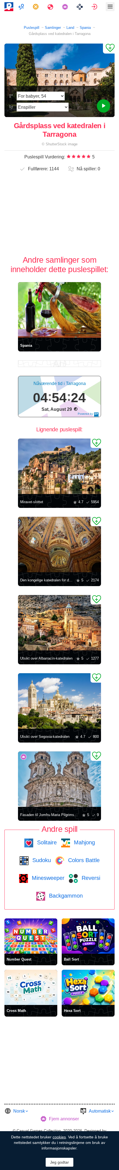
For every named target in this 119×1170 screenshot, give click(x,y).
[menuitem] (22, 6)
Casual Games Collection (39, 1130)
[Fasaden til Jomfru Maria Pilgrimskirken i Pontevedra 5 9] (59, 779)
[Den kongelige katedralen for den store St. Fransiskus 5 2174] (59, 544)
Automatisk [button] (100, 1111)
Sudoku (41, 860)
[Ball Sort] (88, 936)
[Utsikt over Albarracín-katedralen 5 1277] (59, 622)
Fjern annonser (64, 1118)
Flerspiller (22, 6)
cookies (59, 1137)
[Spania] (59, 310)
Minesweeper (47, 878)
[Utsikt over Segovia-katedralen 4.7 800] (59, 701)
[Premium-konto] (66, 6)
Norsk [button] (19, 1111)
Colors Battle (83, 860)
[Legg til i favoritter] (109, 49)
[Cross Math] (30, 987)
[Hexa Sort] (88, 987)
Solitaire (46, 842)
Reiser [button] (51, 6)
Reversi (90, 878)
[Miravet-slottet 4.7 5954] (59, 466)
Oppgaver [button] (36, 6)
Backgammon (65, 896)
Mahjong (83, 842)
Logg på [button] (95, 6)
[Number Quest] (30, 936)
